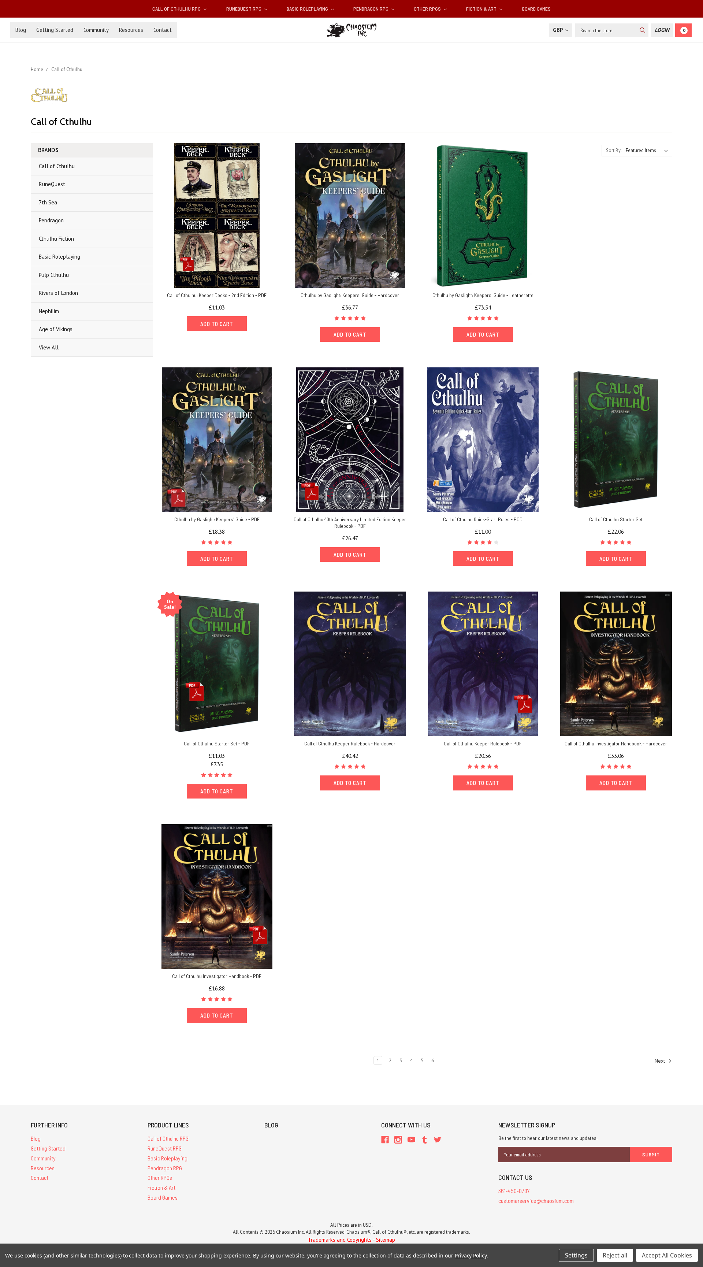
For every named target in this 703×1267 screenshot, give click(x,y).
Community (96, 29)
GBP (558, 29)
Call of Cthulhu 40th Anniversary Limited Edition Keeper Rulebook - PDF (350, 522)
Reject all (615, 1255)
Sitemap (385, 1239)
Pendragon (51, 220)
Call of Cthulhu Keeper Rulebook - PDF (483, 743)
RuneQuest (52, 184)
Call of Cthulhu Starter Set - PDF (217, 743)
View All (49, 347)
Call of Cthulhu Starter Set (616, 519)
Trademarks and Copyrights (340, 1239)
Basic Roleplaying (308, 8)
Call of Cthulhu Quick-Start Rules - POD (482, 519)
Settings (576, 1255)
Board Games (536, 8)
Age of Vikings (55, 329)
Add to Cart (216, 324)
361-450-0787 (514, 1190)
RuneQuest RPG (244, 8)
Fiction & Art (482, 8)
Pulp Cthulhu (54, 274)
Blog (20, 29)
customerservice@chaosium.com (536, 1200)
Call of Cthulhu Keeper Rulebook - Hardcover (349, 743)
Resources (131, 29)
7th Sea (48, 202)
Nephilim (49, 311)
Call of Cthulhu (57, 166)
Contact (162, 29)
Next (660, 1060)
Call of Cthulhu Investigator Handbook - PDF (216, 976)
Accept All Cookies (667, 1255)
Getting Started (54, 29)
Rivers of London (58, 292)
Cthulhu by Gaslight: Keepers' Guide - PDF (217, 519)
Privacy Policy (471, 1255)
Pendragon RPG (371, 8)
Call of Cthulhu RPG (177, 8)
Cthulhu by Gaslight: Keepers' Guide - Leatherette (482, 295)
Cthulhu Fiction (56, 238)
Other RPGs (428, 8)
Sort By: (613, 150)
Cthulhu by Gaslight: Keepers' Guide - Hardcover (350, 295)
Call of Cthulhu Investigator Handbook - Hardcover (616, 743)
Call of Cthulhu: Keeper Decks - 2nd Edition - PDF (217, 295)
